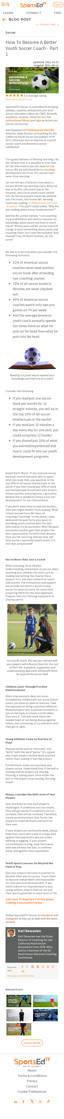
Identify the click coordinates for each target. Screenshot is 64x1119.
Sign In (58, 4)
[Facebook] (23, 1101)
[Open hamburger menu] (3, 4)
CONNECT (33, 13)
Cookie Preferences (32, 1091)
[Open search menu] (7, 4)
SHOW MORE (32, 1043)
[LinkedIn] (15, 1101)
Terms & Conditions (32, 1075)
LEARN (8, 13)
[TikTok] (48, 1101)
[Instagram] (40, 1101)
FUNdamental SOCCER (40, 130)
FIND (57, 13)
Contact (32, 1086)
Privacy (32, 1081)
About (32, 1070)
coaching (49, 169)
